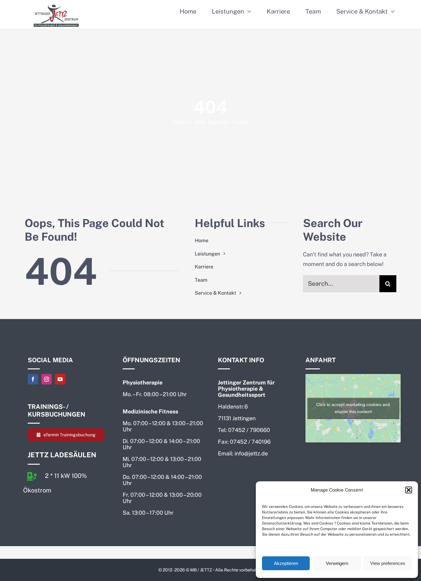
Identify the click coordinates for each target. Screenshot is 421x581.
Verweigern (337, 563)
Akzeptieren (286, 563)
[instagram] (46, 379)
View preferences (387, 563)
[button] (409, 490)
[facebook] (33, 379)
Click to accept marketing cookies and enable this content (353, 408)
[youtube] (60, 379)
